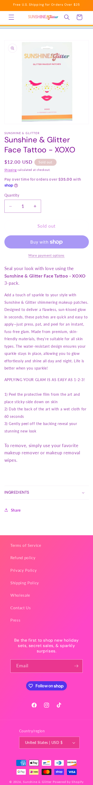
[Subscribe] (76, 666)
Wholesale (20, 595)
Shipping (10, 169)
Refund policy (23, 557)
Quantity (11, 195)
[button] (11, 17)
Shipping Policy (24, 582)
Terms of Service (25, 545)
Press (15, 620)
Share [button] (16, 510)
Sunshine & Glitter (37, 782)
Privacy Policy (23, 570)
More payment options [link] (46, 255)
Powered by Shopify (68, 782)
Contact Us (20, 607)
